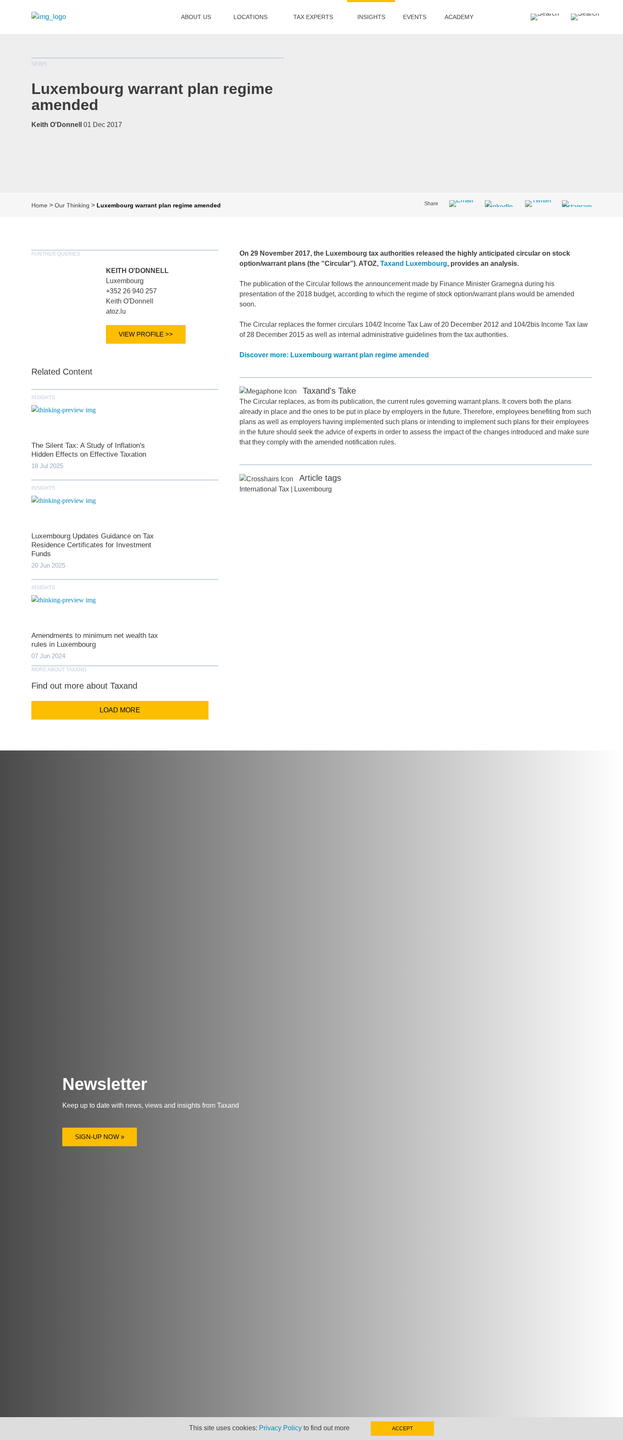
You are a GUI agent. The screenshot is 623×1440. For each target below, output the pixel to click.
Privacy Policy (280, 1428)
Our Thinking (72, 205)
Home (39, 205)
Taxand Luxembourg (413, 263)
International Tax (264, 489)
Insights (371, 17)
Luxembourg (125, 280)
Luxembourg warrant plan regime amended (152, 96)
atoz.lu (116, 311)
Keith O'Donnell (137, 270)
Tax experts (313, 17)
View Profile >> (146, 334)
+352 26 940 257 (131, 291)
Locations (250, 17)
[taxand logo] (48, 16)
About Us (196, 17)
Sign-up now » (99, 1136)
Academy (459, 17)
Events (414, 17)
